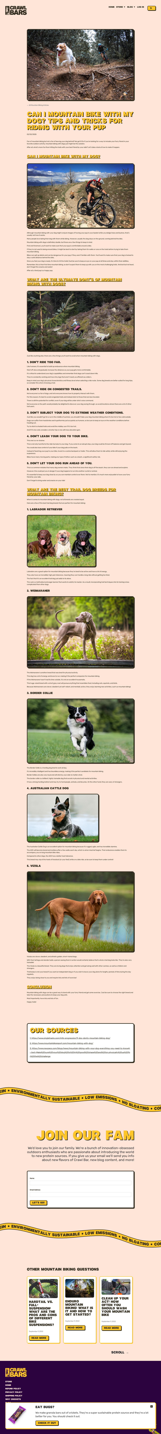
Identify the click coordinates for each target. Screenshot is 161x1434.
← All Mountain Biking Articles (38, 105)
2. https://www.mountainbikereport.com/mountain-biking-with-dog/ (61, 1043)
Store (8, 1382)
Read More (38, 1338)
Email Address (35, 1190)
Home (111, 7)
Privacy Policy (13, 1392)
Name (32, 1178)
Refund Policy (13, 1389)
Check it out (47, 1423)
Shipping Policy (13, 1396)
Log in (140, 7)
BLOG (131, 7)
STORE (121, 7)
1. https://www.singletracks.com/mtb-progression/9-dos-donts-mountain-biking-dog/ (70, 1038)
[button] (151, 8)
